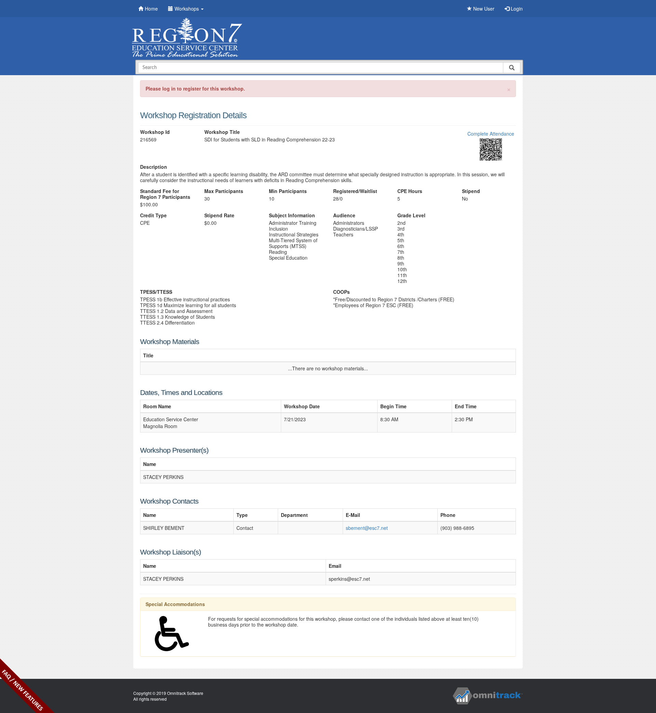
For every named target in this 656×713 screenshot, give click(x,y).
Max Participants (223, 191)
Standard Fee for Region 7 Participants (165, 194)
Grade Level (411, 215)
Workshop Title (222, 132)
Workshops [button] (187, 8)
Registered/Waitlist (355, 191)
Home (151, 8)
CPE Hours (409, 191)
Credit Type (153, 215)
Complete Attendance (490, 133)
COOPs (341, 292)
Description (153, 167)
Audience (344, 215)
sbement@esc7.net (367, 527)
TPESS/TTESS (156, 292)
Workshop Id (155, 132)
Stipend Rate (219, 215)
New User (483, 8)
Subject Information (292, 215)
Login (516, 8)
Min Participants (288, 191)
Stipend (471, 191)
